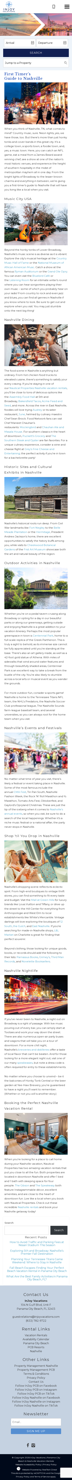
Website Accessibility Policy (28, 1464)
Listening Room (19, 280)
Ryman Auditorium (27, 271)
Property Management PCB (36, 1369)
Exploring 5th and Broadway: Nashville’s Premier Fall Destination (36, 1252)
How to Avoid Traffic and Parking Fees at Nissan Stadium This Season (37, 1244)
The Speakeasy (45, 1185)
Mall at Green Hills (42, 899)
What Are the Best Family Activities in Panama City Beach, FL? (36, 1278)
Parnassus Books (27, 957)
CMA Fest (20, 792)
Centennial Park (43, 635)
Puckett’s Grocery (33, 436)
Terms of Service (42, 1476)
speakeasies (25, 1062)
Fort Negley (37, 527)
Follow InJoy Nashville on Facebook (36, 1397)
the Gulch (19, 926)
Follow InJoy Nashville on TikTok (36, 1405)
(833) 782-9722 (36, 1320)
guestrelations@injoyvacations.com (36, 1316)
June (22, 414)
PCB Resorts (36, 1347)
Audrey (37, 409)
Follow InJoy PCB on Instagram (36, 1389)
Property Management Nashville (36, 1365)
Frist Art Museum (35, 549)
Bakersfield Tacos (29, 401)
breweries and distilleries (33, 1049)
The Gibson (22, 1185)
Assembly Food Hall (22, 396)
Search (36, 52)
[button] (67, 6)
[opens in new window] (28, 1445)
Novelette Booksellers (36, 961)
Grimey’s (44, 957)
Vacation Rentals (36, 1335)
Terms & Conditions (36, 1373)
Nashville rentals (28, 1207)
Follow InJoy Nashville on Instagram (36, 1401)
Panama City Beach (36, 1343)
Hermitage (43, 532)
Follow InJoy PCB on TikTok (36, 1393)
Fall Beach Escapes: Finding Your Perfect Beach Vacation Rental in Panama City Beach (37, 1269)
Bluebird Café (41, 275)
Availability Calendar (36, 1339)
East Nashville (41, 926)
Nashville (36, 1351)
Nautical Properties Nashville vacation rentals (38, 388)
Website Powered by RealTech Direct (39, 1469)
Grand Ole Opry (57, 271)
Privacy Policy (36, 1377)
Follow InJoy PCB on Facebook (36, 1385)
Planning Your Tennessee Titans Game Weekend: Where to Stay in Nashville (37, 1261)
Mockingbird (28, 427)
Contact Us (36, 1381)
